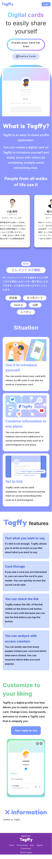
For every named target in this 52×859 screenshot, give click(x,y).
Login (46, 4)
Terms (11, 845)
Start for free (26, 730)
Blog (32, 845)
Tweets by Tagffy (11, 819)
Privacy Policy (22, 845)
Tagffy (7, 4)
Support (40, 845)
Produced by (26, 848)
